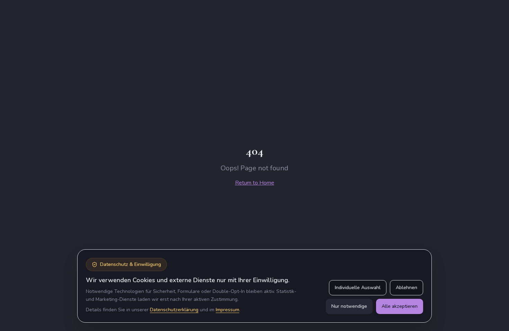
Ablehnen (406, 287)
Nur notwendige (349, 306)
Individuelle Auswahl (358, 287)
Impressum (227, 309)
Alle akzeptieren (400, 306)
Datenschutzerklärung (174, 309)
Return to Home (254, 183)
